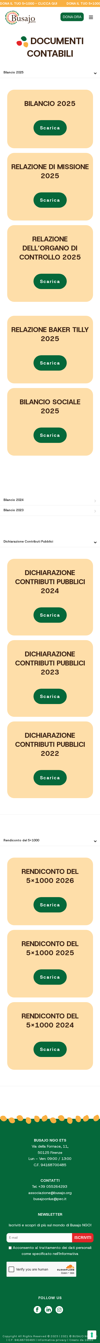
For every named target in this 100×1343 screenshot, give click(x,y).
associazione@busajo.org (50, 1192)
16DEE (89, 1340)
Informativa (68, 1253)
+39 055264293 (53, 1186)
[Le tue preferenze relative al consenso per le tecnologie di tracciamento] (91, 1334)
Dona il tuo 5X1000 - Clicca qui (28, 3)
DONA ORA (72, 17)
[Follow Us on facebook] (37, 1310)
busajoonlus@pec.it (50, 1198)
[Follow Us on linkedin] (48, 1310)
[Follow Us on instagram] (59, 1310)
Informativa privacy (52, 1340)
